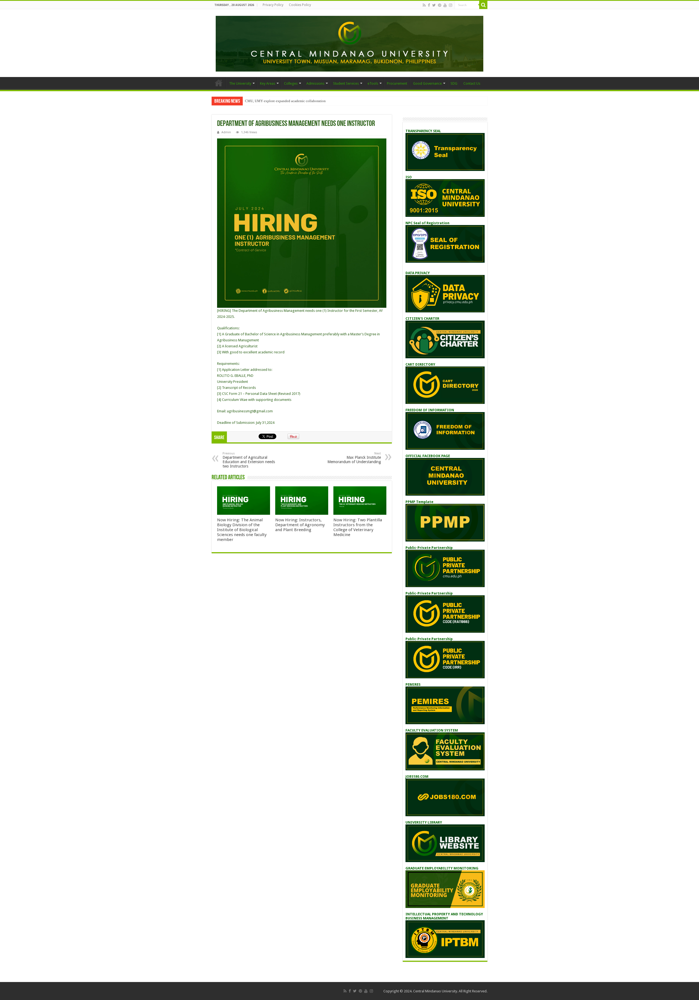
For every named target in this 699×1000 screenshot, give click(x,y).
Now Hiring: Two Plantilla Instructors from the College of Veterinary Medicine (357, 527)
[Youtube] (445, 5)
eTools (373, 83)
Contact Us (471, 83)
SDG (454, 83)
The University (240, 83)
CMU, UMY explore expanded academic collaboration (285, 101)
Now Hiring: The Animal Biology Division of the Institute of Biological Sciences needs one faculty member (241, 529)
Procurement (397, 83)
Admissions (315, 83)
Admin (226, 132)
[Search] (483, 5)
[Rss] (424, 5)
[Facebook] (429, 5)
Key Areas (267, 83)
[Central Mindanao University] (349, 42)
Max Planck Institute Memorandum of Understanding (354, 458)
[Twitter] (434, 5)
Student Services (346, 83)
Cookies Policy (300, 5)
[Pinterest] (439, 5)
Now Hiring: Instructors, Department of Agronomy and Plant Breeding (300, 524)
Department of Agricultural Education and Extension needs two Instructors (249, 460)
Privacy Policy (273, 5)
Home (219, 82)
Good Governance (427, 83)
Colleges (291, 83)
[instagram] (450, 5)
